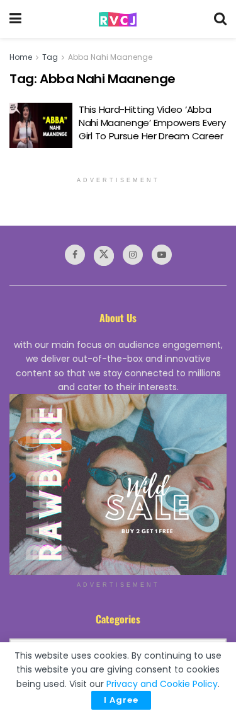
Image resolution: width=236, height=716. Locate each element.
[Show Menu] (15, 19)
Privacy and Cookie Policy (162, 684)
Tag (50, 57)
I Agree (121, 700)
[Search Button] (220, 19)
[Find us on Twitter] (104, 256)
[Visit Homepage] (118, 19)
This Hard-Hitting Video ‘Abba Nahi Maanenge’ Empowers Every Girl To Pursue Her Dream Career (152, 122)
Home (20, 57)
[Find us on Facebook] (75, 255)
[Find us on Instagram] (133, 255)
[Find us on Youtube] (162, 255)
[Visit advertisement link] (118, 484)
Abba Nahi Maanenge (110, 57)
